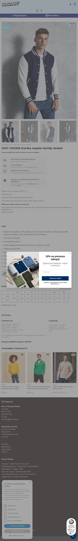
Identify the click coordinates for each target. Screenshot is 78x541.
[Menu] (75, 519)
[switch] (71, 533)
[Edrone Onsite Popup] (39, 270)
